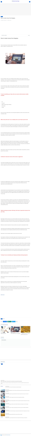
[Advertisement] (15, 9)
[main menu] (1, 1)
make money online (3, 333)
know (1, 16)
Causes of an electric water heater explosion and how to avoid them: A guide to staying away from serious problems (17, 401)
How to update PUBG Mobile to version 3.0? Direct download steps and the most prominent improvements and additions (17, 391)
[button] (5, 321)
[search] (29, 1)
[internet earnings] (15, 2)
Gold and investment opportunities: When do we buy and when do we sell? (13, 414)
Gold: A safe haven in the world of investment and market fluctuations (11, 381)
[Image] (3, 387)
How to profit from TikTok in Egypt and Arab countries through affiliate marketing (14, 397)
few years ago (2, 380)
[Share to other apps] (17, 321)
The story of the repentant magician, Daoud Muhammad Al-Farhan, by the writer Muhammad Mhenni (16, 407)
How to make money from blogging (15, 333)
